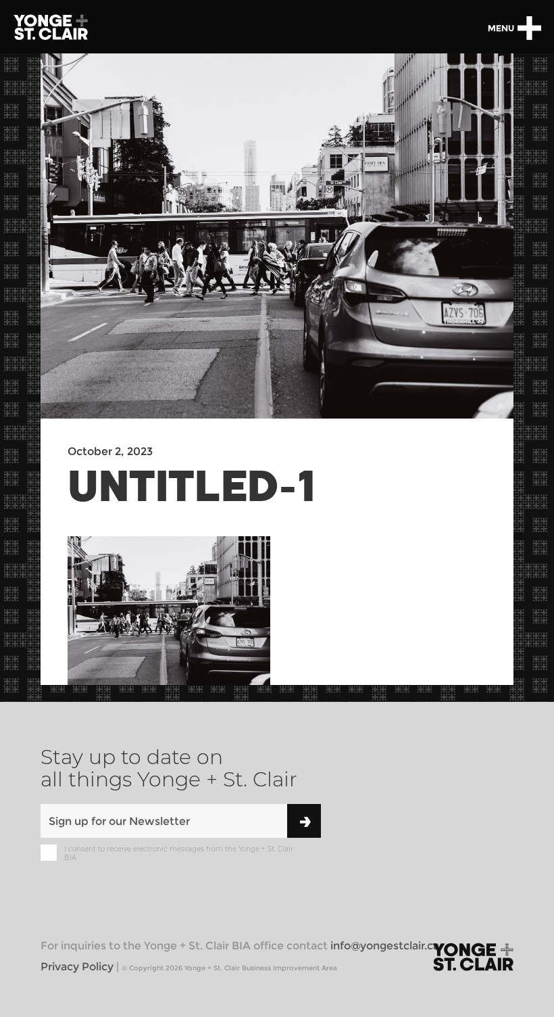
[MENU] (529, 28)
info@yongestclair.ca (384, 945)
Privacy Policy (77, 966)
